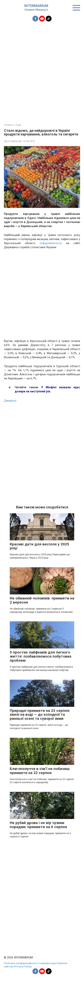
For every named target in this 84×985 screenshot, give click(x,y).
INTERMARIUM (36, 6)
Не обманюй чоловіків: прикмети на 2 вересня (42, 600)
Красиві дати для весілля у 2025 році (39, 546)
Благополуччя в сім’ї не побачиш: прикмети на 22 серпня (40, 770)
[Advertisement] (42, 70)
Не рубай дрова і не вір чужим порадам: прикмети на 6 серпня (38, 825)
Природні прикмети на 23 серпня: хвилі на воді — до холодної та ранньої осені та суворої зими (40, 714)
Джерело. (10, 400)
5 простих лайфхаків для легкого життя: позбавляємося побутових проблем (40, 656)
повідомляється (53, 243)
